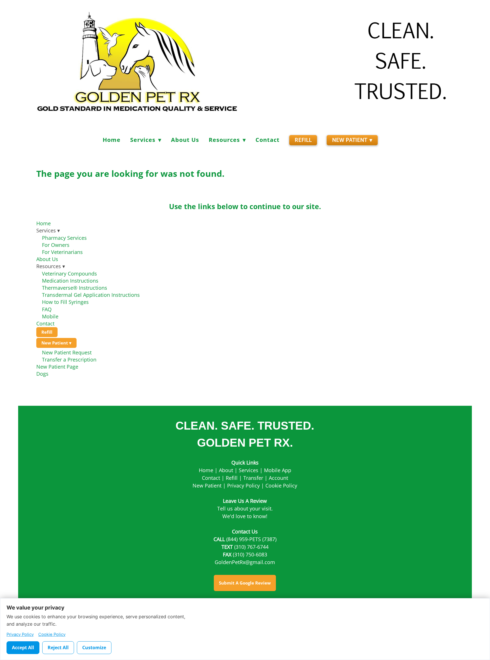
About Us (185, 140)
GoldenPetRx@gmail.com (245, 562)
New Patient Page (57, 366)
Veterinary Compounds (69, 273)
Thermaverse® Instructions (74, 287)
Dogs (42, 373)
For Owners (55, 245)
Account (278, 478)
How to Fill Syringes (65, 302)
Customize (94, 647)
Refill (303, 140)
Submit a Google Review (245, 583)
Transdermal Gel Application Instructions (91, 295)
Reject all (58, 647)
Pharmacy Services (64, 237)
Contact (267, 140)
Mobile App (277, 470)
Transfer (253, 478)
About (226, 470)
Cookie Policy (281, 485)
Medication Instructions (71, 280)
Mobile (50, 316)
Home (112, 140)
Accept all (23, 647)
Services (248, 470)
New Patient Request (67, 352)
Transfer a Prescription (69, 359)
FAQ (47, 309)
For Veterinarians (62, 252)
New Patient (352, 140)
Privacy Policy (243, 485)
